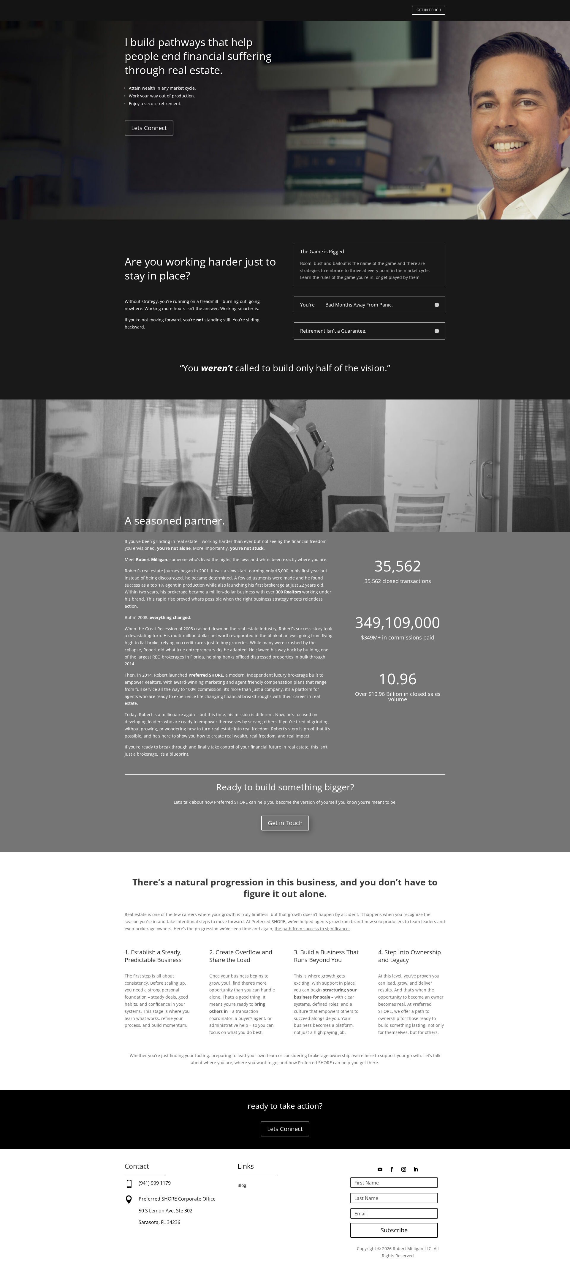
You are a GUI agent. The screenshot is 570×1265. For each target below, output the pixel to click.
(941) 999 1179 (155, 1183)
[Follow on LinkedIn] (415, 1169)
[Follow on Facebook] (392, 1169)
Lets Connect (149, 128)
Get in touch (429, 9)
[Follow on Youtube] (380, 1169)
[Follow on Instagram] (403, 1169)
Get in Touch (285, 823)
